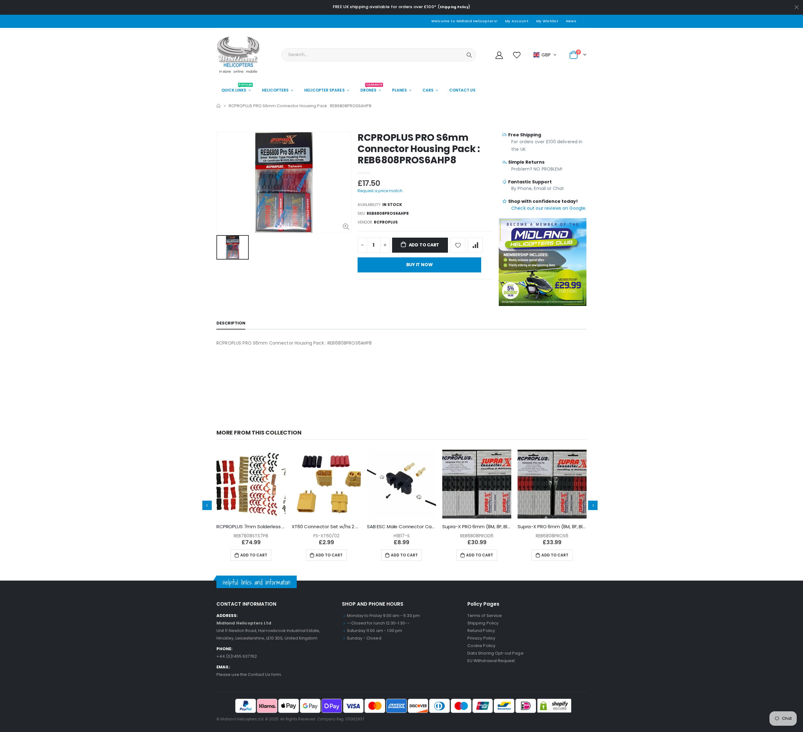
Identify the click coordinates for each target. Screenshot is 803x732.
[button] (545, 55)
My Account (517, 21)
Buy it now (419, 264)
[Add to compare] (475, 245)
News (571, 21)
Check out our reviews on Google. (548, 208)
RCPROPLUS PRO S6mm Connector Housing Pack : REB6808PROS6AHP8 (419, 149)
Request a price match (380, 190)
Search (469, 55)
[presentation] (207, 505)
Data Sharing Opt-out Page (495, 653)
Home (218, 106)
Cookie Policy (481, 646)
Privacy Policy (481, 638)
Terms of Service (484, 616)
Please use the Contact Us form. (249, 674)
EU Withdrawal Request (491, 661)
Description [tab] (230, 323)
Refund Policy (481, 631)
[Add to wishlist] (457, 245)
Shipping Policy (454, 7)
